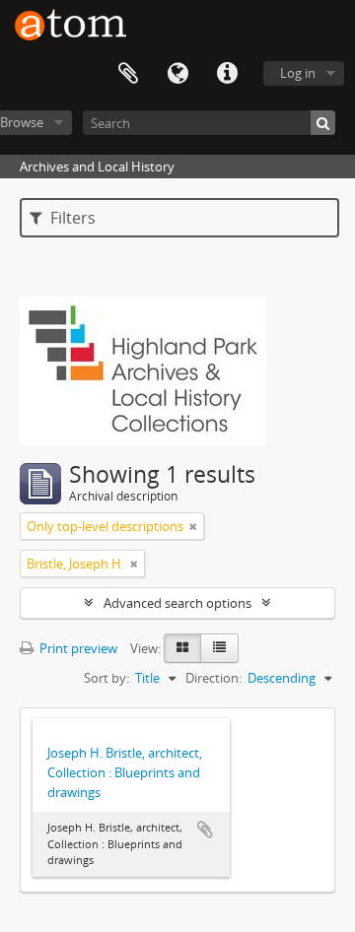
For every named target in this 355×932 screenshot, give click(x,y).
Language (177, 74)
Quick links (226, 74)
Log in (298, 73)
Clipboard (128, 74)
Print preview (76, 648)
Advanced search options (177, 603)
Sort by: (106, 678)
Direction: (213, 678)
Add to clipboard (205, 829)
